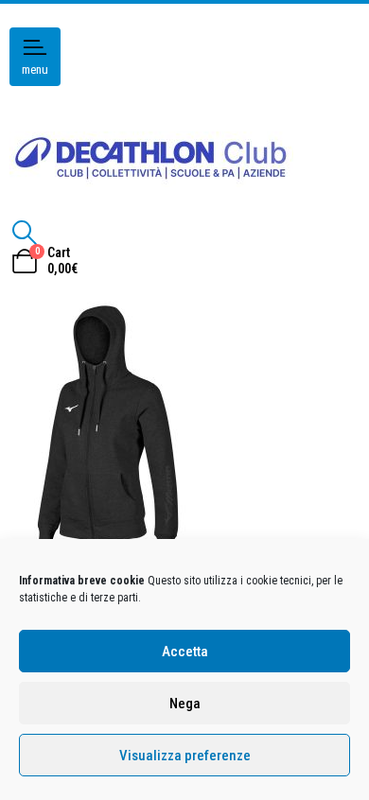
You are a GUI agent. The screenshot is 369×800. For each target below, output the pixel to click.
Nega (185, 703)
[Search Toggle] (24, 232)
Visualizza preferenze (185, 755)
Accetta (185, 651)
